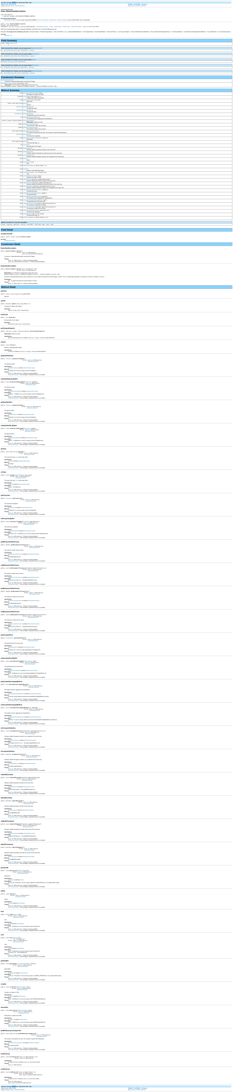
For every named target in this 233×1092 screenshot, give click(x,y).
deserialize (25, 93)
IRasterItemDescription (10, 20)
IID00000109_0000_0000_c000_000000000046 (16, 56)
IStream (28, 162)
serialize (25, 176)
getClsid (25, 103)
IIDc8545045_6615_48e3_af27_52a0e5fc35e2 (15, 67)
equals (24, 96)
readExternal (26, 165)
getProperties (26, 134)
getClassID (25, 100)
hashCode (25, 145)
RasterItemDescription (6, 80)
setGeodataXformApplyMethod (30, 196)
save (24, 172)
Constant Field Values (9, 240)
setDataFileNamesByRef (29, 189)
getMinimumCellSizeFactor (29, 127)
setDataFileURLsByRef (28, 193)
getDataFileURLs (27, 110)
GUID (30, 100)
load (24, 162)
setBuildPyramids (27, 179)
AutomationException (33, 361)
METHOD (22, 5)
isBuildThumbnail (27, 151)
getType (25, 141)
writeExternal (26, 217)
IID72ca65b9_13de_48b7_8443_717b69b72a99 (16, 73)
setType (25, 214)
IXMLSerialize (53, 20)
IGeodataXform (18, 113)
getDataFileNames (27, 107)
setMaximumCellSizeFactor (29, 203)
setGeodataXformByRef (29, 200)
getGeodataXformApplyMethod (30, 117)
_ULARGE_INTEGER (34, 138)
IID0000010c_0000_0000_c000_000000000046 (13, 61)
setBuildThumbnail (27, 182)
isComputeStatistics (28, 155)
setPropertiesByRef (27, 210)
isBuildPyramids (27, 148)
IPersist (39, 20)
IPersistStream (45, 20)
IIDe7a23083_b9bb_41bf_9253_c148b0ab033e (16, 50)
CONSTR (16, 5)
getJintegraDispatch (28, 120)
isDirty (24, 158)
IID (2, 50)
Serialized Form (8, 35)
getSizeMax (26, 138)
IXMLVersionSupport (62, 20)
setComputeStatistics (28, 186)
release (25, 169)
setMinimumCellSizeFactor (29, 207)
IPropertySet (19, 134)
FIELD (12, 5)
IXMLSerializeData (33, 93)
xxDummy (31, 50)
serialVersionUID (13, 43)
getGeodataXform (27, 113)
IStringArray (19, 106)
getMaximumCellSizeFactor (30, 124)
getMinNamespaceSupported (30, 131)
